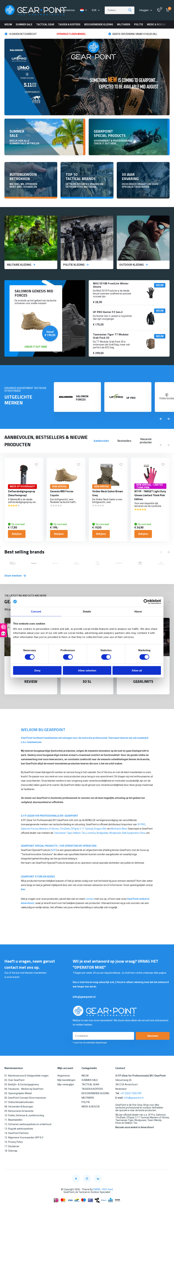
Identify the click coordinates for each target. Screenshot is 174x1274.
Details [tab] (87, 611)
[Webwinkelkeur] (87, 1208)
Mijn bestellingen (66, 1080)
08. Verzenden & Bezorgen (18, 1106)
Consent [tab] (36, 611)
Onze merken (13, 575)
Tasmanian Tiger (63, 833)
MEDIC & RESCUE (156, 24)
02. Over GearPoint (14, 1080)
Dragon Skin (100, 828)
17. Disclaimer (11, 1146)
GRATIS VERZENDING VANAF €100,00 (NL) (82, 34)
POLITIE (138, 24)
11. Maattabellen (13, 1119)
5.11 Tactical (86, 828)
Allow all (137, 670)
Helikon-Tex (79, 833)
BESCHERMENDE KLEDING (98, 24)
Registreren (63, 1075)
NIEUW (8, 24)
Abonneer (152, 1035)
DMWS (96, 1189)
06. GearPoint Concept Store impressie (25, 1097)
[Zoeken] (130, 10)
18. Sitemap (10, 1150)
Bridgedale (102, 833)
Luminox (91, 833)
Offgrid (75, 828)
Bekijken (17, 534)
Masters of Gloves (49, 828)
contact (90, 898)
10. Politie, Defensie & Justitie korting (24, 1115)
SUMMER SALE (24, 24)
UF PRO (141, 824)
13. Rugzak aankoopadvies (18, 1128)
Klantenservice (67, 10)
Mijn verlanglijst (65, 1084)
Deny (37, 670)
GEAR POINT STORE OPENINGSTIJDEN (132, 34)
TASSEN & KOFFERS (69, 24)
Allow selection (87, 670)
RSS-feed (107, 1189)
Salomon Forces (29, 828)
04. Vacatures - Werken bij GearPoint (23, 1089)
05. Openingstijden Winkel (18, 1093)
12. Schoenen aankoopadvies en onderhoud (27, 1124)
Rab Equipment (130, 833)
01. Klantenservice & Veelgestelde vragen (26, 1075)
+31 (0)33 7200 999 (130, 1093)
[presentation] (161, 419)
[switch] (68, 657)
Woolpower (115, 833)
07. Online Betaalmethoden (19, 1102)
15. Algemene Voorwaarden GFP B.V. (24, 1137)
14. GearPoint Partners (16, 1133)
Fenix (142, 833)
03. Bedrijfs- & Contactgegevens (21, 1084)
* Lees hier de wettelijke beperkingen (90, 1042)
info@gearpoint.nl (84, 996)
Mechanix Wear (119, 828)
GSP (53, 850)
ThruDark (65, 828)
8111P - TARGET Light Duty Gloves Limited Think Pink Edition (150, 495)
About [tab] (138, 611)
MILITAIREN (123, 24)
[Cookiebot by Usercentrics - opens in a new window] (146, 601)
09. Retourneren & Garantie (18, 1111)
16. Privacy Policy (13, 1142)
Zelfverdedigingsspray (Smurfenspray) (21, 493)
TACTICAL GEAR (45, 24)
